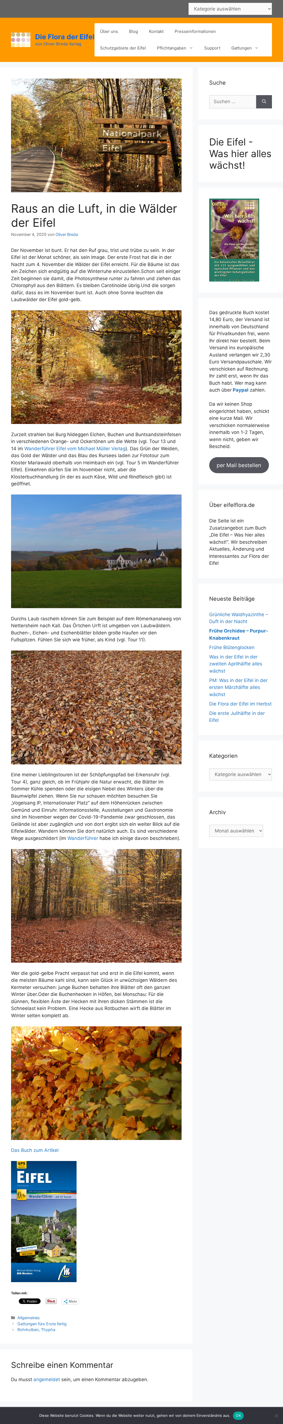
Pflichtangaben (171, 48)
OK (238, 1415)
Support (212, 48)
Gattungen (241, 48)
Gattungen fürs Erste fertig (42, 1323)
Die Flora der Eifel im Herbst (240, 704)
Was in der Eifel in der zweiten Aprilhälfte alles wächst (235, 664)
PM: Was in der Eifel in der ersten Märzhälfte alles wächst (238, 687)
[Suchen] (264, 101)
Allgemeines (28, 1317)
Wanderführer (82, 838)
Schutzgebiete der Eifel (123, 48)
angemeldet (46, 1379)
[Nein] (276, 1415)
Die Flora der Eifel (65, 37)
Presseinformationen (195, 31)
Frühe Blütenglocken (232, 647)
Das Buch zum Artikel (35, 1150)
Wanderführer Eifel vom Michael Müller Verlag (74, 448)
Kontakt (156, 31)
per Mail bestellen (239, 465)
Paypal (240, 390)
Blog (133, 31)
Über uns (109, 31)
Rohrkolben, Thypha (36, 1329)
